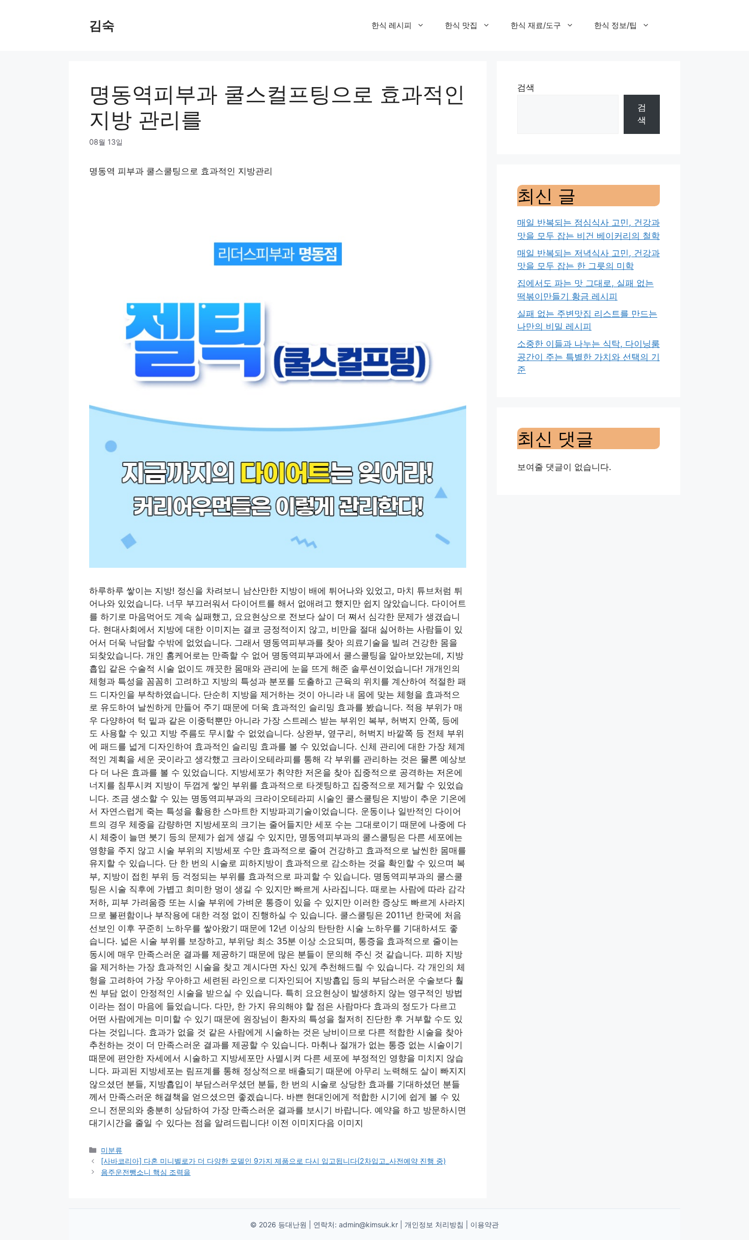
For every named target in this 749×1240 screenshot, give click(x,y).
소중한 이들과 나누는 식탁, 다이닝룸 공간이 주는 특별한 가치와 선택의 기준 (588, 357)
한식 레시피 (391, 25)
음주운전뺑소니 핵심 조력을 (146, 1172)
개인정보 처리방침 (434, 1224)
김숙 (102, 25)
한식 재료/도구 (536, 25)
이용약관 (484, 1224)
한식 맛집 (461, 25)
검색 (525, 87)
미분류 (111, 1150)
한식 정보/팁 (615, 25)
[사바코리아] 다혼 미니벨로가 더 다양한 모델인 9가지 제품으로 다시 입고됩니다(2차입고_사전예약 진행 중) (273, 1160)
